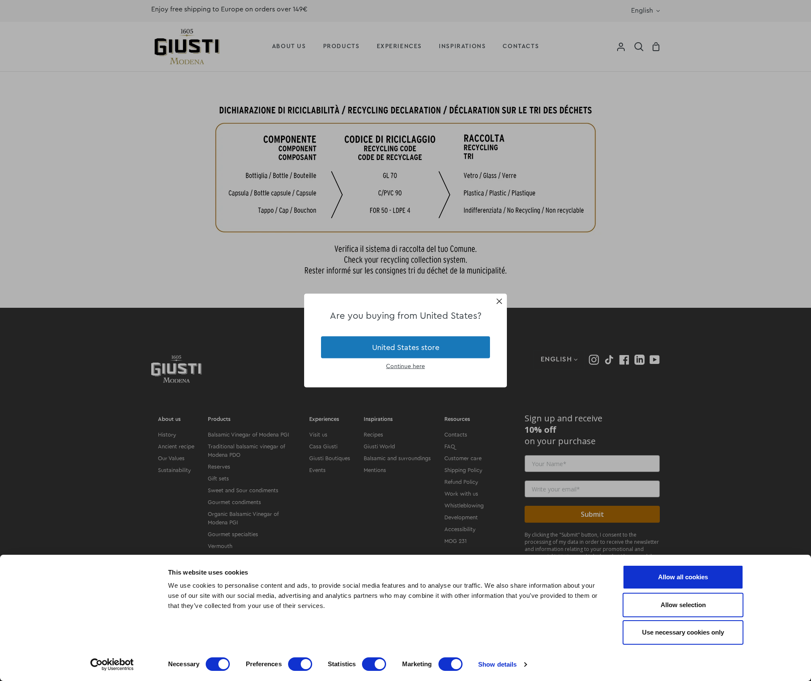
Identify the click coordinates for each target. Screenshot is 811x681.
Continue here (405, 366)
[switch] (300, 664)
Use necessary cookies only (683, 632)
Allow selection (683, 604)
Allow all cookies (683, 577)
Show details (497, 664)
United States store (405, 347)
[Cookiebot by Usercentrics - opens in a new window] (112, 664)
